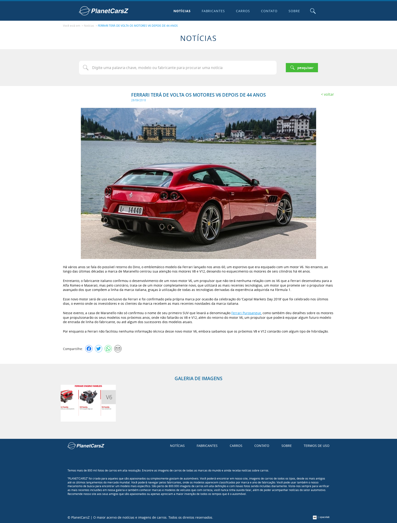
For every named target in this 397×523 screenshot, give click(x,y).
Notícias (182, 11)
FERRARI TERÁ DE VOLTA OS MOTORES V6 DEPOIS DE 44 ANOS (138, 25)
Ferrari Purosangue (246, 313)
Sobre (294, 11)
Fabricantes (213, 11)
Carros (243, 11)
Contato (269, 11)
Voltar (329, 94)
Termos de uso (316, 445)
